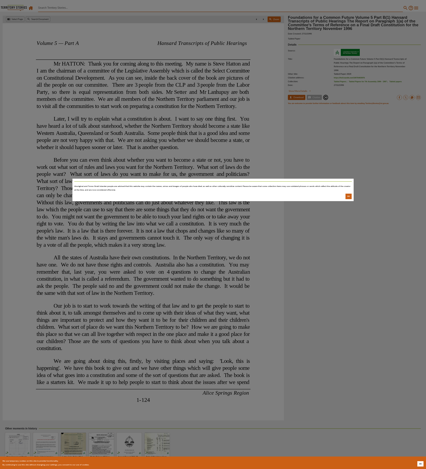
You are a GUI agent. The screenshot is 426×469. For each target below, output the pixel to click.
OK (348, 196)
